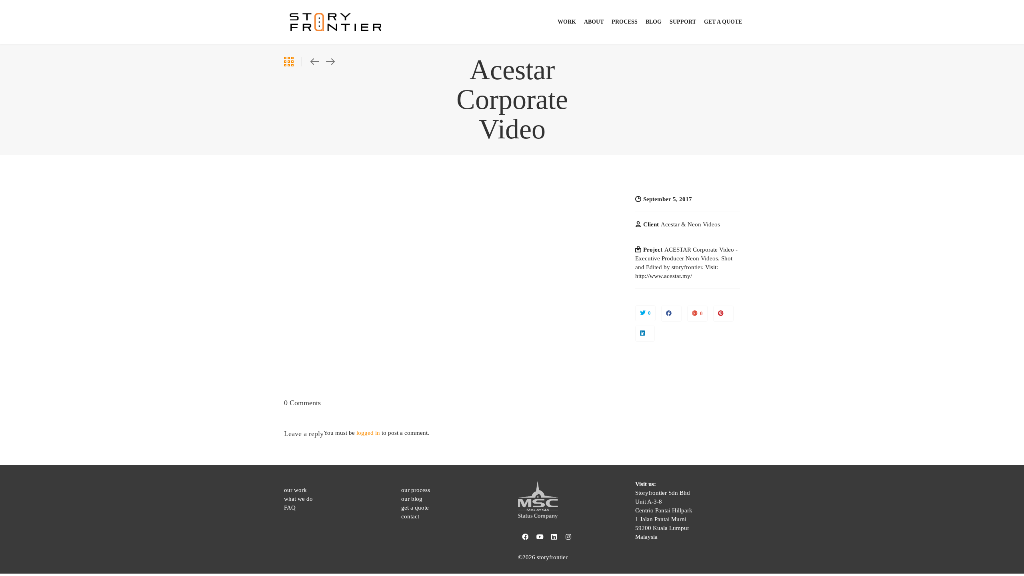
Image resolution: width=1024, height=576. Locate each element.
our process (415, 490)
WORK (567, 22)
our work (295, 490)
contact (410, 516)
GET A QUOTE (723, 22)
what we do (298, 499)
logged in (368, 433)
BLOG (654, 22)
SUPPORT (683, 22)
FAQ (290, 507)
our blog (411, 499)
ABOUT (594, 22)
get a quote (415, 507)
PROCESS (625, 22)
